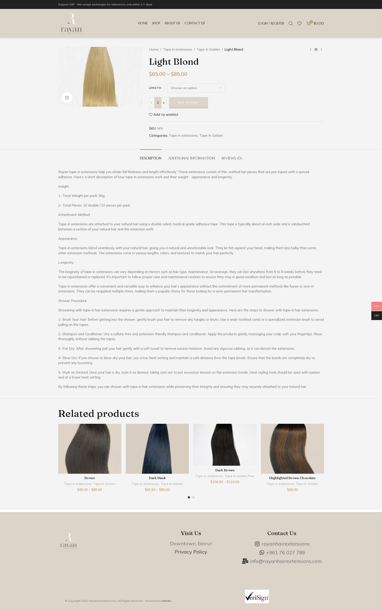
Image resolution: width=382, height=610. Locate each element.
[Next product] (321, 49)
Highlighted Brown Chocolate (292, 478)
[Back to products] (316, 49)
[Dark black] (157, 449)
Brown (89, 478)
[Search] (290, 23)
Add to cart (188, 102)
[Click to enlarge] (67, 97)
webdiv (166, 600)
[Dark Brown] (224, 445)
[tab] (150, 156)
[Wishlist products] (299, 23)
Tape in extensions (177, 49)
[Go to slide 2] (193, 498)
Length (155, 87)
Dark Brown (225, 470)
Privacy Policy (191, 552)
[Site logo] (71, 23)
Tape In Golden (208, 49)
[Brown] (89, 449)
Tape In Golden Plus (239, 476)
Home (154, 49)
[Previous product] (310, 49)
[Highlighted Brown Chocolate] (292, 449)
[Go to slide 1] (189, 498)
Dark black (157, 478)
